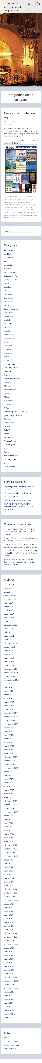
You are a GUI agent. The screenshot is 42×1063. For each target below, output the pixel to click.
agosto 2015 (9, 860)
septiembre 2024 (11, 599)
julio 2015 (8, 863)
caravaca (21, 207)
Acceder (7, 1038)
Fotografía (8, 360)
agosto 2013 (9, 948)
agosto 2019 (9, 684)
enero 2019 (8, 709)
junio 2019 (8, 691)
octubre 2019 (9, 676)
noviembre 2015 (11, 849)
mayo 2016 (8, 827)
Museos (7, 393)
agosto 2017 (9, 772)
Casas (6, 283)
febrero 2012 (9, 1014)
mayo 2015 (8, 871)
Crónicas (7, 305)
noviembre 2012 (11, 981)
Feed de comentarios (12, 1045)
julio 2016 (8, 819)
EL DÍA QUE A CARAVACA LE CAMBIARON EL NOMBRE (19, 531)
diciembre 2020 (10, 643)
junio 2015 (8, 867)
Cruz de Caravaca (11, 309)
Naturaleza (8, 401)
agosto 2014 (9, 904)
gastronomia (9, 364)
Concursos (8, 302)
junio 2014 (8, 911)
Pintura (7, 419)
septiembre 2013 (11, 944)
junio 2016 (8, 823)
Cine (6, 291)
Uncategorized (9, 202)
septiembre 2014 (11, 900)
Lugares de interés (12, 379)
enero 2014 (8, 929)
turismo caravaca (30, 215)
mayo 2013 (8, 959)
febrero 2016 (9, 838)
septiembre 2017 (11, 768)
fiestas (6, 357)
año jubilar (8, 257)
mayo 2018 (8, 739)
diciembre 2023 (10, 625)
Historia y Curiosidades (13, 368)
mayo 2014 (8, 915)
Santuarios (8, 437)
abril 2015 (8, 874)
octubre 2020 (9, 647)
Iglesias (7, 375)
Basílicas (7, 269)
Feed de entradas (11, 1041)
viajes (6, 463)
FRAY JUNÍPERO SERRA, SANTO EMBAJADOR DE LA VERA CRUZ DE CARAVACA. (18, 506)
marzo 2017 (9, 790)
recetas (7, 426)
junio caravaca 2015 (27, 210)
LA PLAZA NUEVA (11, 497)
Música (7, 397)
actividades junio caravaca (21, 205)
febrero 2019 (9, 706)
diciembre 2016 (10, 801)
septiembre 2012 (11, 988)
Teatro (6, 452)
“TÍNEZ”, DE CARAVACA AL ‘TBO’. (17, 500)
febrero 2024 (9, 618)
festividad (8, 349)
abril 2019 (8, 698)
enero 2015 (8, 885)
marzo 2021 (9, 636)
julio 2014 (8, 907)
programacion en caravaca (27, 212)
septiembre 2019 (11, 680)
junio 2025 (8, 588)
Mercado (7, 382)
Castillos (7, 287)
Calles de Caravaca (11, 280)
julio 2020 (8, 651)
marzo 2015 (9, 878)
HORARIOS (29, 199)
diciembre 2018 (10, 713)
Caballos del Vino (11, 276)
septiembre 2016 (11, 812)
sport (6, 448)
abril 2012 (8, 1007)
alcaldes (7, 254)
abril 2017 (8, 786)
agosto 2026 (9, 584)
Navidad (7, 404)
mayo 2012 (8, 1003)
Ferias (6, 342)
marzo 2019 (9, 702)
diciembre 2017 (10, 757)
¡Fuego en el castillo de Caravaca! (17, 493)
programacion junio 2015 (13, 215)
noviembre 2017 (11, 761)
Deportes (7, 199)
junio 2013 (8, 955)
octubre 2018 (9, 720)
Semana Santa (10, 441)
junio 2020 (8, 654)
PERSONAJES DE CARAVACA (15, 412)
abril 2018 (8, 742)
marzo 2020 (9, 658)
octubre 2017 (9, 764)
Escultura (8, 324)
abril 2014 (8, 918)
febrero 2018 (9, 750)
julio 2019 (8, 687)
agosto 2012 (9, 992)
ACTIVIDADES (12, 197)
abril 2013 (8, 963)
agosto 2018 (9, 728)
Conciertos (8, 298)
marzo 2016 (9, 834)
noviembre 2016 (11, 805)
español (15, 199)
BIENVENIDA (30, 197)
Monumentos (10, 390)
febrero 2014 (9, 926)
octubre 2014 (9, 896)
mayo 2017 (8, 783)
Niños (6, 408)
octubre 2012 (9, 985)
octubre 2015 (9, 852)
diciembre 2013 (10, 933)
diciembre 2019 (10, 669)
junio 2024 (8, 603)
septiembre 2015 (11, 856)
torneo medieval (11, 456)
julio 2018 (8, 731)
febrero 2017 (9, 794)
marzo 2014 (9, 922)
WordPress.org (10, 1049)
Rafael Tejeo (9, 423)
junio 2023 (8, 629)
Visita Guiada (9, 467)
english (7, 320)
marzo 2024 (9, 614)
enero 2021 (8, 640)
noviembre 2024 (11, 595)
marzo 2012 (9, 1010)
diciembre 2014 (10, 889)
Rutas (6, 434)
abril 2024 (8, 610)
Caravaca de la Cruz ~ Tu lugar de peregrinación (12, 7)
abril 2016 (8, 830)
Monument (9, 386)
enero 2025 (8, 592)
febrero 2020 (9, 662)
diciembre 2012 (10, 977)
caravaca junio (13, 210)
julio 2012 (8, 996)
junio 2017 (8, 779)
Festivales (8, 346)
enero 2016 (8, 841)
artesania (21, 197)
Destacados (8, 316)
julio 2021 (8, 632)
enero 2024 (9, 621)
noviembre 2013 (10, 937)
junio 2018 (8, 735)
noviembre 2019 (11, 673)
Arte (6, 261)
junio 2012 (8, 999)
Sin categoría (9, 445)
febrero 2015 (9, 882)
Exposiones (9, 338)
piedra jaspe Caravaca (13, 415)
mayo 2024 (8, 607)
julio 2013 (8, 952)
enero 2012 (8, 1018)
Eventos (21, 199)
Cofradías (8, 294)
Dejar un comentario (14, 218)
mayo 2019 (8, 695)
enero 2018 (8, 753)
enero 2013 (8, 974)
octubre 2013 (9, 941)
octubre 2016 (9, 808)
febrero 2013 (9, 970)
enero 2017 (8, 797)
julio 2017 (8, 775)
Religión (7, 430)
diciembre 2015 (10, 845)
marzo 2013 (9, 966)
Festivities (8, 353)
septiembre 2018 (11, 724)
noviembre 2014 (11, 893)
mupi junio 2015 (10, 212)
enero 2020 (9, 665)
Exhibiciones (9, 335)
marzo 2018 (9, 746)
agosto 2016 (9, 816)
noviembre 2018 (11, 717)
